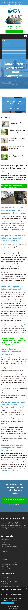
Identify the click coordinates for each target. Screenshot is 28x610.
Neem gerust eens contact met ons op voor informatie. (13, 469)
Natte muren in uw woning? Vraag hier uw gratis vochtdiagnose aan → (12, 186)
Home (3, 40)
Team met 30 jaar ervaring (8, 0)
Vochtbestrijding (5, 43)
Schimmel (4, 57)
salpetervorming (12, 225)
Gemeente (22, 80)
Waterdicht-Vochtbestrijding (11, 80)
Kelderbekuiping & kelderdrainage (9, 564)
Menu (3, 36)
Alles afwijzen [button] (21, 603)
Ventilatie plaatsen (6, 566)
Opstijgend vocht (5, 46)
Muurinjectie (4, 559)
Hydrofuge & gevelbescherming (9, 562)
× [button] (26, 588)
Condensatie (4, 54)
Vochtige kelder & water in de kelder (10, 546)
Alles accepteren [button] (7, 603)
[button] (14, 606)
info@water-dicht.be (14, 108)
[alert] (14, 598)
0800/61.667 (14, 106)
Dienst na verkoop (19, 4)
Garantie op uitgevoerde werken (11, 2)
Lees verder (24, 595)
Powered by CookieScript (14, 608)
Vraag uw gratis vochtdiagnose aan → (14, 500)
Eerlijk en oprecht (20, 0)
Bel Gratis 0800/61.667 (16, 26)
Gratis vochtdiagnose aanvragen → (14, 31)
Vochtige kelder (5, 52)
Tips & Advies (5, 551)
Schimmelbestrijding (6, 568)
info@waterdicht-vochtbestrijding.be (11, 586)
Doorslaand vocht (5, 49)
